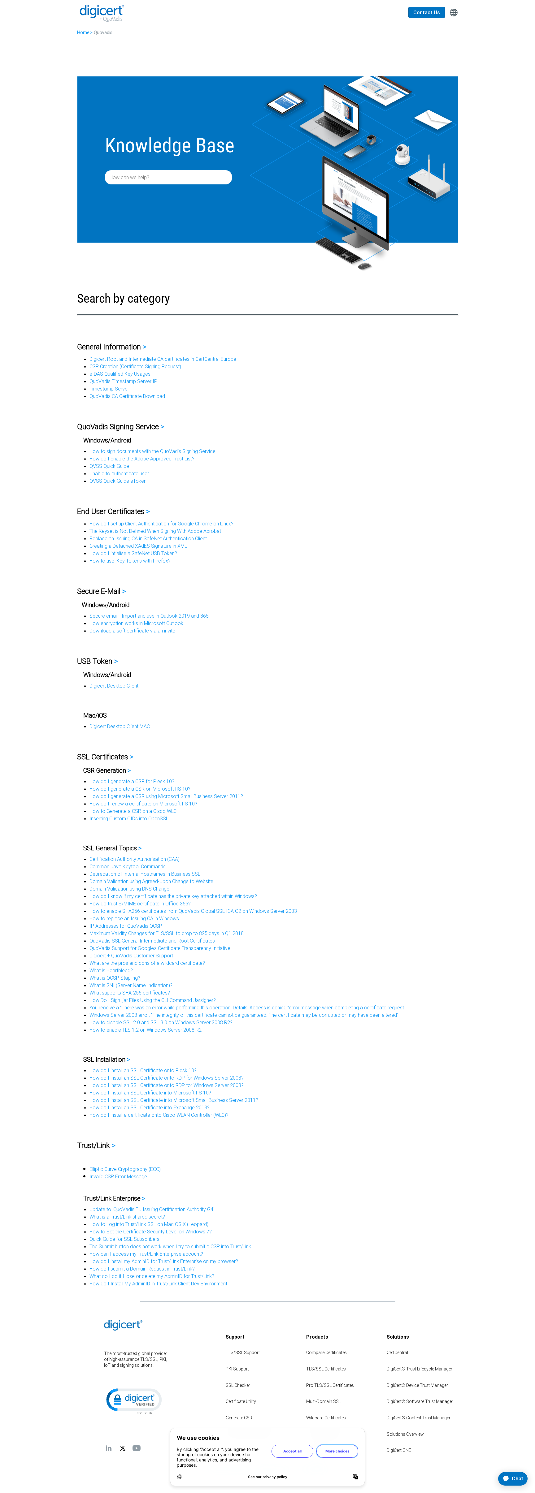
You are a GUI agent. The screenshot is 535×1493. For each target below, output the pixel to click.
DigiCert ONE (399, 1450)
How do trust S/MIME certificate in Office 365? (140, 903)
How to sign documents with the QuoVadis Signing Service (152, 451)
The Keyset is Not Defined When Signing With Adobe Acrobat (155, 531)
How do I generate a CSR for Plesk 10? (131, 781)
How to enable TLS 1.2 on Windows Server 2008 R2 (145, 1030)
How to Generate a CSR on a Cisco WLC (132, 811)
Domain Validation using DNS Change (129, 889)
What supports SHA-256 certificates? (129, 993)
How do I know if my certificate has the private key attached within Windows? (173, 896)
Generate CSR (239, 1418)
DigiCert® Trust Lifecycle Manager (419, 1369)
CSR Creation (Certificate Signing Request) (135, 366)
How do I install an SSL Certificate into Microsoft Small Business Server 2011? (173, 1100)
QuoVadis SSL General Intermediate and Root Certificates (152, 941)
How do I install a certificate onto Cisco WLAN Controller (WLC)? (158, 1115)
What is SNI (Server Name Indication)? (130, 985)
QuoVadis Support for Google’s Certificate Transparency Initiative (159, 948)
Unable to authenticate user (119, 473)
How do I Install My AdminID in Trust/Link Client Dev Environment (158, 1283)
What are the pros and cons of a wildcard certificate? (147, 963)
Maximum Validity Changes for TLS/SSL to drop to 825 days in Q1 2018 (166, 933)
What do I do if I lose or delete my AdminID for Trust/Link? (151, 1276)
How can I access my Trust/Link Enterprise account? (146, 1254)
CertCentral (397, 1352)
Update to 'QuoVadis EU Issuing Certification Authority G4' (151, 1209)
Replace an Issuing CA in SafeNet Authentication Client (148, 538)
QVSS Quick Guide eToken (117, 481)
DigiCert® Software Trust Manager (420, 1401)
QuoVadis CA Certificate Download (127, 396)
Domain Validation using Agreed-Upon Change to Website (151, 881)
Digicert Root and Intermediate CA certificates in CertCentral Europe (162, 359)
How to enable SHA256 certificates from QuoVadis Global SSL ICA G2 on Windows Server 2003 (193, 911)
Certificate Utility (241, 1401)
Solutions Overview (405, 1434)
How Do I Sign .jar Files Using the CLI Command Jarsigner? (152, 1000)
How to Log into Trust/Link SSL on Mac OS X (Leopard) (148, 1224)
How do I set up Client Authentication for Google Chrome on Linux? (161, 523)
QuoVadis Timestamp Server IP (123, 381)
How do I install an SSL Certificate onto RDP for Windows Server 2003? (166, 1078)
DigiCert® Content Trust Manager (418, 1418)
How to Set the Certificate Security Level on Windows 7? (150, 1231)
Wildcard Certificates (326, 1418)
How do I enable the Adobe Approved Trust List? (141, 458)
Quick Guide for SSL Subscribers (124, 1239)
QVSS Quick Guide (109, 466)
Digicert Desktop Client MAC (119, 726)
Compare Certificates (326, 1352)
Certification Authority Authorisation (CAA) (134, 859)
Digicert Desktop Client (113, 686)
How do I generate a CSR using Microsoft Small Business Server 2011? (166, 796)
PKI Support (237, 1369)
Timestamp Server (109, 389)
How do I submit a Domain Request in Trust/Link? (142, 1269)
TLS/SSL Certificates (326, 1369)
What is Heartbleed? (111, 970)
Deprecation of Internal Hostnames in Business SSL (144, 874)
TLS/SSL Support (243, 1352)
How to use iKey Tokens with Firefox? (130, 561)
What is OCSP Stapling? (114, 978)
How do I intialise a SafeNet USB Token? (133, 553)
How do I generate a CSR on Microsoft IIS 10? (139, 789)
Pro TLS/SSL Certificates (330, 1385)
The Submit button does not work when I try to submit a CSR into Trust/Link (170, 1246)
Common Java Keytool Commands (127, 866)
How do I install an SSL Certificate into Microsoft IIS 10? (150, 1093)
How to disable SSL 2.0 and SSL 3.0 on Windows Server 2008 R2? (161, 1022)
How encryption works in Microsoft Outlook (136, 623)
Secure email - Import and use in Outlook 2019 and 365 (149, 616)
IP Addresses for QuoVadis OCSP (125, 926)
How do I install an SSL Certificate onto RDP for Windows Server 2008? (166, 1085)
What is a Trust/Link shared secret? (127, 1217)
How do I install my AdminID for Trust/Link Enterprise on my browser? (163, 1261)
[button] (133, 1400)
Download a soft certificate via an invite (132, 631)
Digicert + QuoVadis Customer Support (131, 955)
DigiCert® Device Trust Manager (417, 1385)
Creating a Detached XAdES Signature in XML (138, 546)
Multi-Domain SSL (323, 1401)
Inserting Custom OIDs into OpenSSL (128, 818)
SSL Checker (238, 1385)
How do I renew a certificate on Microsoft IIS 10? (143, 803)
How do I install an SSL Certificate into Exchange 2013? (149, 1107)
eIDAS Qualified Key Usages (119, 374)
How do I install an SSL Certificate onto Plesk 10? (143, 1070)
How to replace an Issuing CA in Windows (134, 918)
